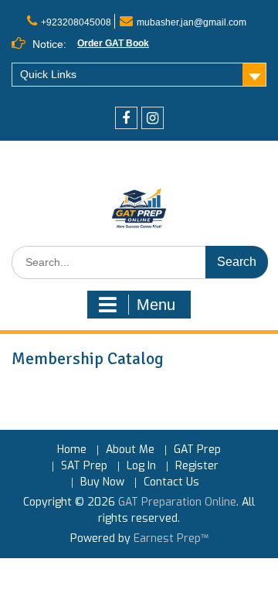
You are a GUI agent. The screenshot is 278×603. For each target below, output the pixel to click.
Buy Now (102, 483)
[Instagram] (152, 118)
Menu (156, 304)
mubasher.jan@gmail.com (191, 22)
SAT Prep (84, 467)
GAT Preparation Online (177, 502)
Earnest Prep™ (171, 538)
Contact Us (171, 483)
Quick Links (48, 74)
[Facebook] (126, 118)
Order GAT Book (113, 43)
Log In (141, 467)
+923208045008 (76, 22)
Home (71, 450)
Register (197, 467)
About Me (130, 450)
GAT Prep (197, 450)
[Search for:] (140, 262)
